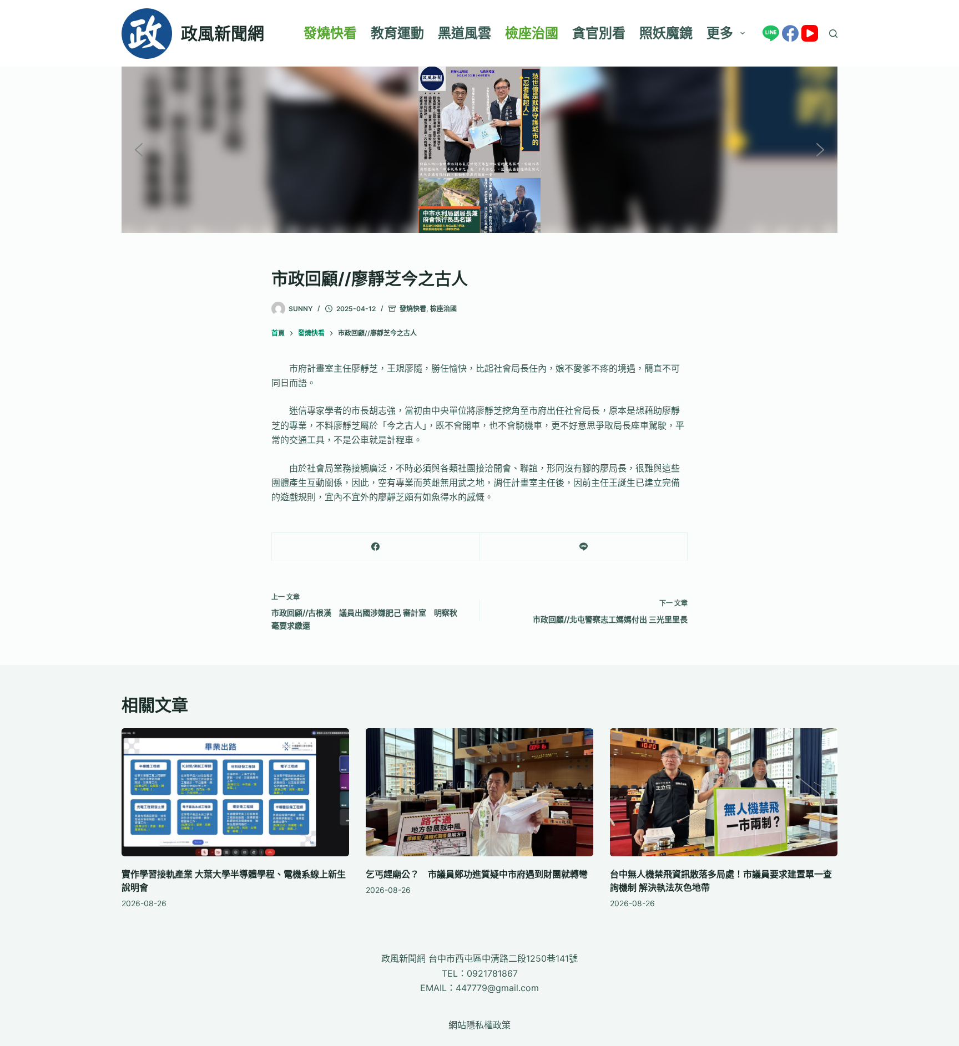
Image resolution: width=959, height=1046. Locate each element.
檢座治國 (531, 33)
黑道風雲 (464, 33)
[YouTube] (809, 33)
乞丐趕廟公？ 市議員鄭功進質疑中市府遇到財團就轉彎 (477, 874)
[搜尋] (833, 33)
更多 (719, 33)
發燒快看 (330, 33)
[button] (139, 150)
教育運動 (397, 33)
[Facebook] (790, 33)
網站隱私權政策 (479, 1024)
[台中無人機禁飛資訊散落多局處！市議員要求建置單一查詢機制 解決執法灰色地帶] (723, 792)
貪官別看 (598, 33)
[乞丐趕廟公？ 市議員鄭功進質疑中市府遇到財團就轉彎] (479, 792)
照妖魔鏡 (666, 33)
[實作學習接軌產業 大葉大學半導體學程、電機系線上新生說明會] (235, 792)
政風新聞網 (222, 33)
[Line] (771, 33)
